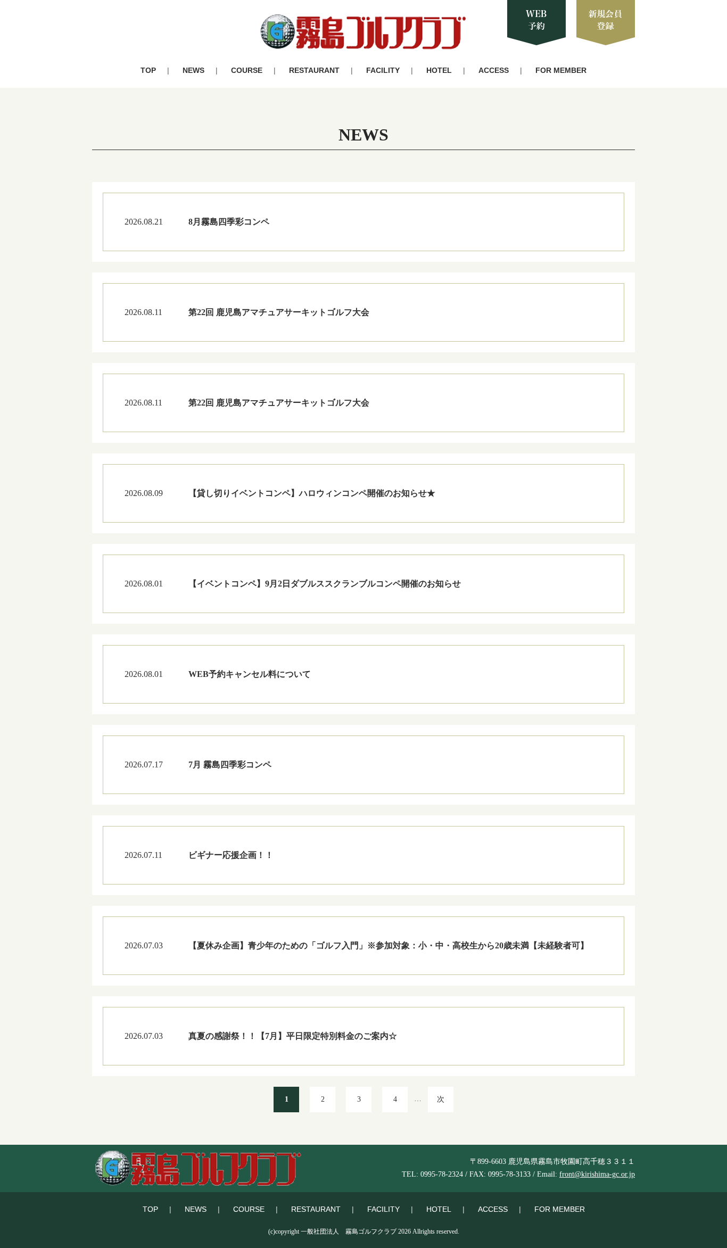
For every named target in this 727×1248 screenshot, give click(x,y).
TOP (148, 70)
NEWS (193, 70)
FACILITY (383, 70)
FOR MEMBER (560, 70)
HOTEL (439, 70)
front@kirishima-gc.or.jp (597, 1174)
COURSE (246, 70)
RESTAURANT (314, 70)
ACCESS (493, 70)
